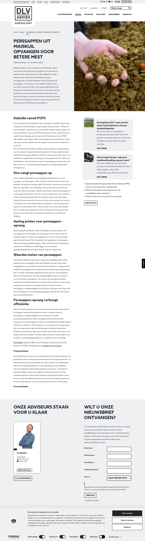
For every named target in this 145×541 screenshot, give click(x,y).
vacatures (94, 8)
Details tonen (114, 537)
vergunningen (55, 2)
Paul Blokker (18, 342)
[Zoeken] (129, 8)
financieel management (21, 2)
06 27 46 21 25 (23, 459)
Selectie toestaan (127, 520)
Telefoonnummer (91, 469)
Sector (86, 477)
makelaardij (65, 2)
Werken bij (127, 14)
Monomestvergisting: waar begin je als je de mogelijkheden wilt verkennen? (103, 192)
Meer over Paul (24, 470)
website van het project (52, 346)
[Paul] (27, 435)
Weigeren (127, 527)
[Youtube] (109, 1)
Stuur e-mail (22, 461)
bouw (46, 2)
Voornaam (88, 448)
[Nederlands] (116, 1)
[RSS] (101, 1)
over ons (83, 8)
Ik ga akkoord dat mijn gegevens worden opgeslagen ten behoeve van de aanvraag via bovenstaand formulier (106, 488)
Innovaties (100, 14)
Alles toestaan (127, 513)
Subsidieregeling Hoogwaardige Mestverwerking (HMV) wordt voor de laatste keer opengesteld (108, 185)
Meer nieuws (90, 203)
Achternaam (89, 455)
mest (33, 2)
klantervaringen (65, 14)
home (15, 32)
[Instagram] (106, 1)
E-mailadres (89, 462)
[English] (119, 1)
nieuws (78, 14)
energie (39, 2)
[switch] (62, 536)
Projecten (88, 14)
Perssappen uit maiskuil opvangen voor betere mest (42, 33)
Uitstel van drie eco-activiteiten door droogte (104, 196)
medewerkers (114, 14)
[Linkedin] (104, 1)
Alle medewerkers (23, 478)
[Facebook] (112, 1)
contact (104, 8)
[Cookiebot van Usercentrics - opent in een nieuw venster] (13, 536)
